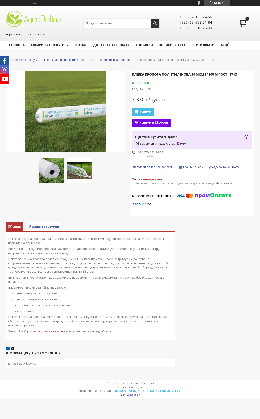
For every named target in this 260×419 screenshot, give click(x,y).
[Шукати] (155, 23)
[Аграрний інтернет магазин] (33, 18)
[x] (12, 349)
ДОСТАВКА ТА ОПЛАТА (111, 45)
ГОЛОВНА (17, 45)
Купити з (146, 123)
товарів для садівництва (47, 331)
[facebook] (8, 349)
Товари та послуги (25, 60)
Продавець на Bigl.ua (130, 387)
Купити (145, 112)
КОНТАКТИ (144, 45)
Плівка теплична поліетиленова (63, 60)
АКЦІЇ (225, 45)
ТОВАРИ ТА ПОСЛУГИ (48, 45)
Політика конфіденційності (165, 391)
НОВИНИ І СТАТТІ (172, 45)
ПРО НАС (80, 45)
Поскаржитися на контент (130, 391)
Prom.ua (150, 383)
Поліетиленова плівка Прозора (109, 60)
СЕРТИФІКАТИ (204, 45)
